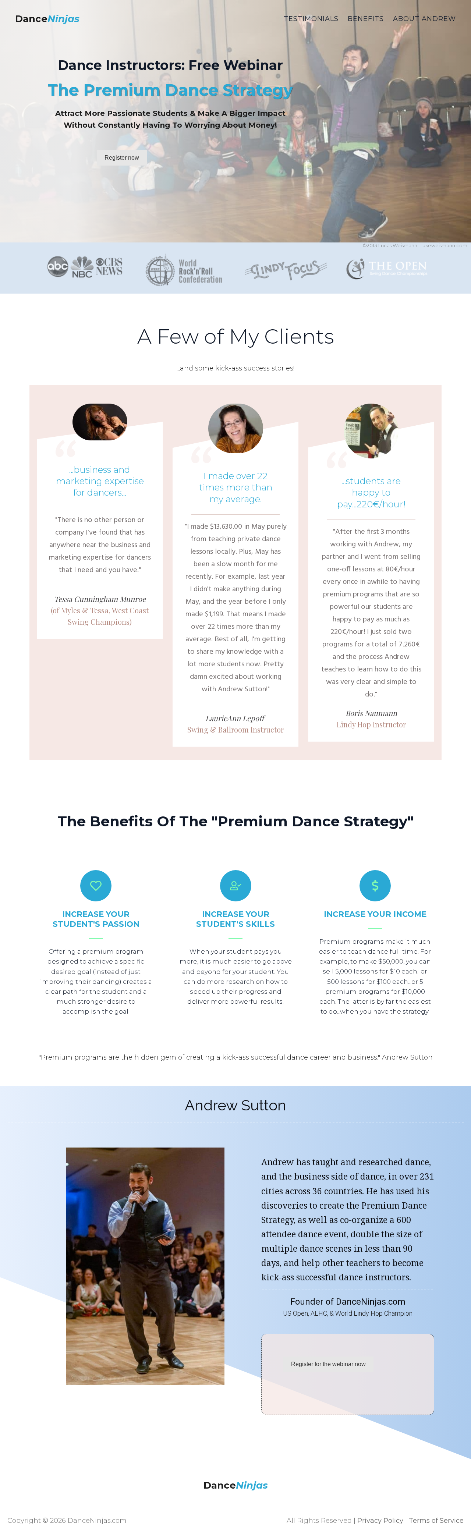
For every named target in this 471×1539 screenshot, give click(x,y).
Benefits (366, 19)
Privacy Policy (380, 1521)
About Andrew (424, 19)
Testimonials (311, 19)
